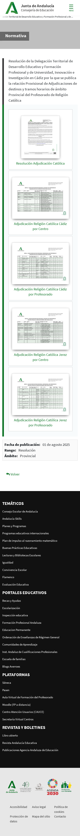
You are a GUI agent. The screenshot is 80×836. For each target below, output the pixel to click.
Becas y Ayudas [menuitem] (11, 600)
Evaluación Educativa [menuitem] (15, 584)
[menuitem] (40, 503)
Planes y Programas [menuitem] (14, 526)
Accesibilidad (18, 807)
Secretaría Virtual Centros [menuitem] (17, 719)
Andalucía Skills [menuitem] (12, 518)
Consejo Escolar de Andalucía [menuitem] (20, 511)
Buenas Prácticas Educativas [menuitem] (19, 548)
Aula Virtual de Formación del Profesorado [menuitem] (27, 697)
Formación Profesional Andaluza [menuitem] (21, 622)
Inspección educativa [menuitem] (15, 615)
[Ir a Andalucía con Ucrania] (66, 786)
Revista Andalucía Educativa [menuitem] (19, 743)
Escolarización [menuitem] (11, 608)
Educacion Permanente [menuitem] (16, 630)
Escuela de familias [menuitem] (13, 659)
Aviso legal (39, 807)
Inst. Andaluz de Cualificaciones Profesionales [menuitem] (29, 652)
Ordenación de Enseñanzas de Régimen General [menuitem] (30, 637)
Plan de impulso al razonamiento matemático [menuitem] (29, 540)
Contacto (60, 816)
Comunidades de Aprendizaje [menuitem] (19, 644)
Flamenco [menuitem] (8, 577)
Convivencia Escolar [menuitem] (14, 570)
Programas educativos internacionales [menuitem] (25, 533)
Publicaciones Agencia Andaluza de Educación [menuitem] (30, 750)
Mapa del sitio (41, 816)
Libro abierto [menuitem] (10, 735)
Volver (15, 474)
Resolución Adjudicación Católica (40, 163)
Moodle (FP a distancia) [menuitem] (16, 704)
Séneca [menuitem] (6, 682)
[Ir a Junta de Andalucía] (12, 786)
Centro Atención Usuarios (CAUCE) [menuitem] (23, 712)
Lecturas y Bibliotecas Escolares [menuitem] (21, 555)
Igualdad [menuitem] (7, 562)
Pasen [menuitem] (5, 690)
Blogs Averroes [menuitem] (11, 666)
